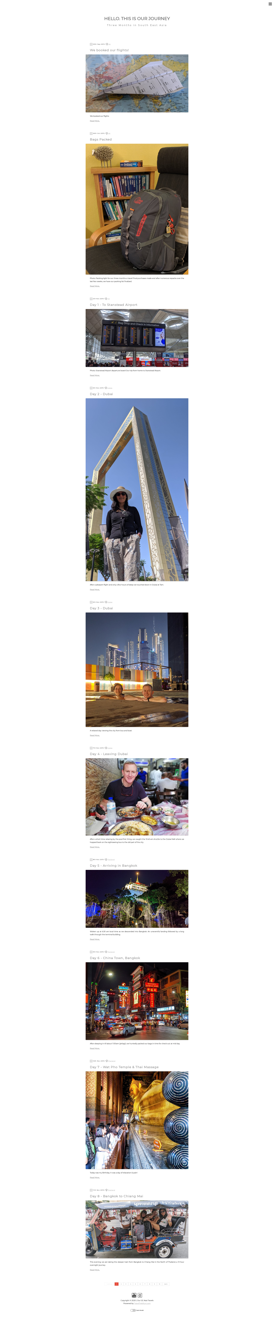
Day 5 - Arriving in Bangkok (113, 865)
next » (166, 1284)
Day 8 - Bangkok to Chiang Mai (116, 1196)
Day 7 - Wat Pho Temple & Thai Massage (124, 1067)
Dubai (109, 388)
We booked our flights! (109, 50)
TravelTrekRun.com (142, 1303)
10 (159, 1284)
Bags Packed (101, 139)
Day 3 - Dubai (101, 608)
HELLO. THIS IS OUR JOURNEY (137, 18)
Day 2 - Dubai (101, 394)
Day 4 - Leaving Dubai (109, 754)
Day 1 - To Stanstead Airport (114, 305)
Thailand (111, 859)
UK (109, 44)
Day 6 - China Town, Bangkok (115, 958)
